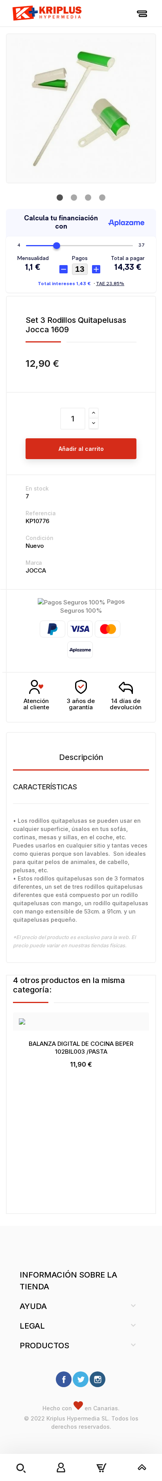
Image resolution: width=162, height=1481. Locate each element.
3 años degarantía (81, 704)
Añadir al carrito (81, 448)
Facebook (64, 1379)
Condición (39, 538)
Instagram (97, 1379)
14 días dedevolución (126, 704)
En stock (37, 488)
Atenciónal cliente (36, 704)
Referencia (41, 513)
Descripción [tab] (81, 757)
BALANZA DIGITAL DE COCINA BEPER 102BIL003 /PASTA (81, 1047)
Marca (34, 562)
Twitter (80, 1379)
